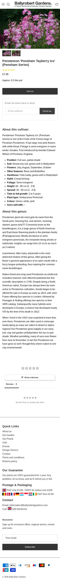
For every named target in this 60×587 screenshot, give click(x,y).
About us (7, 431)
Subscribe (30, 547)
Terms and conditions (13, 457)
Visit (4, 442)
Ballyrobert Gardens (17, 577)
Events (5, 446)
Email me (47, 111)
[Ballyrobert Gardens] (33, 4)
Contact (6, 454)
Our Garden (8, 435)
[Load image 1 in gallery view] (30, 29)
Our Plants (7, 439)
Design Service (10, 450)
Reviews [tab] (10, 384)
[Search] (9, 4)
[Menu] (3, 4)
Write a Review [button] (31, 377)
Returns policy (9, 461)
